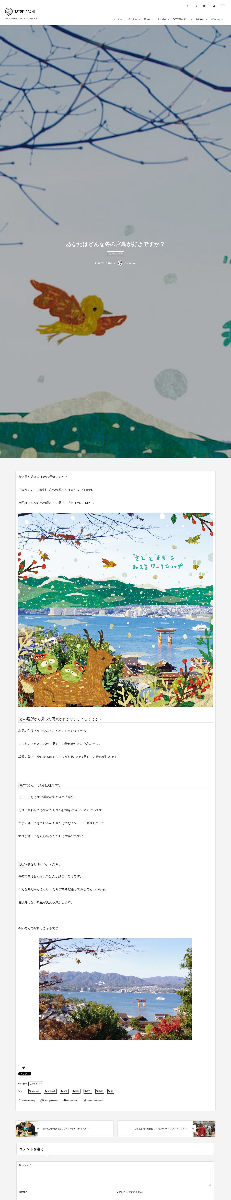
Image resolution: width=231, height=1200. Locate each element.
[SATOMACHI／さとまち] (19, 12)
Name (22, 1192)
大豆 (65, 1091)
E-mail (120, 1192)
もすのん (36, 1091)
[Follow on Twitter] (196, 6)
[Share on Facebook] (187, 6)
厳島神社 (51, 1091)
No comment (72, 1100)
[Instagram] (204, 6)
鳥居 (101, 1091)
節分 (89, 1091)
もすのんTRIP (115, 253)
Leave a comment (94, 1100)
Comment (24, 1165)
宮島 (77, 1091)
